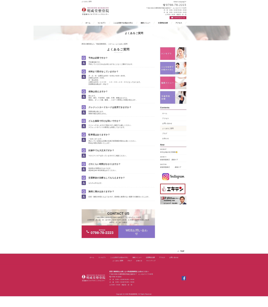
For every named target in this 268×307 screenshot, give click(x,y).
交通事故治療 (163, 23)
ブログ (164, 133)
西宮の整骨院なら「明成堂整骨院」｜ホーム (98, 44)
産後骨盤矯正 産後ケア (169, 159)
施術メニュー (145, 23)
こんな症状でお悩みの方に (123, 23)
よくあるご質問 (168, 128)
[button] (136, 231)
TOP (182, 251)
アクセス (179, 23)
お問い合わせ (167, 123)
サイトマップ (150, 260)
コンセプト (102, 23)
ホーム (88, 23)
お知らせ (165, 138)
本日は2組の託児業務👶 (169, 152)
